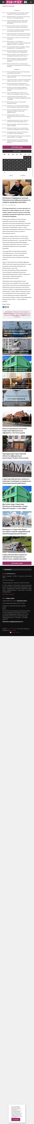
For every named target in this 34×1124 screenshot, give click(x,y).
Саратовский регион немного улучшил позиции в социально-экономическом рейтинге (17, 481)
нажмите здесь (14, 1117)
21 (21, 166)
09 (29, 160)
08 (25, 160)
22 (25, 166)
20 (17, 166)
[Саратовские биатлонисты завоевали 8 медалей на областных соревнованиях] (17, 544)
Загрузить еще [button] (16, 147)
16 (29, 163)
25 (8, 169)
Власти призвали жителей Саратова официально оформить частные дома (14, 430)
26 (13, 169)
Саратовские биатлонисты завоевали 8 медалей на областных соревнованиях (14, 557)
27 (17, 169)
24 (4, 169)
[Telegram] (8, 307)
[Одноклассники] (6, 307)
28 (21, 169)
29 (25, 169)
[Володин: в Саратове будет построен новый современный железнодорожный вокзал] (17, 519)
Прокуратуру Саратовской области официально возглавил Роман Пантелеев (15, 456)
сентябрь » (23, 175)
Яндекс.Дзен (15, 315)
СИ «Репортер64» (12, 628)
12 (13, 163)
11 (8, 163)
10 (4, 163)
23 (29, 166)
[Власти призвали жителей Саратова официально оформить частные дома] (17, 418)
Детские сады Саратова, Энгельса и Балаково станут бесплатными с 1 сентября (15, 506)
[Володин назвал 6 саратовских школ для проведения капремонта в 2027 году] (17, 364)
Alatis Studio (12, 630)
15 (25, 163)
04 (8, 160)
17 (4, 166)
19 (13, 166)
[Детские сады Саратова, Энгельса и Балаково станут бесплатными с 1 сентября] (17, 494)
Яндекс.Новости (9, 313)
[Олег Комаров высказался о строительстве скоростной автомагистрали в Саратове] (17, 381)
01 (25, 157)
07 (21, 160)
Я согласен (15, 1119)
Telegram (23, 315)
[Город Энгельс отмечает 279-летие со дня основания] (17, 346)
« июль (11, 175)
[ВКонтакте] (3, 307)
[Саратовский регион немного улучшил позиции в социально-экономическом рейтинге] (17, 469)
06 (17, 160)
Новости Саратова (8, 6)
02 (29, 157)
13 (17, 163)
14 (21, 163)
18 (8, 166)
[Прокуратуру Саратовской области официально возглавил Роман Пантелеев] (17, 443)
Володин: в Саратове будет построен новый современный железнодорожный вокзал (16, 531)
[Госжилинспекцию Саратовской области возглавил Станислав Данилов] (17, 398)
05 (13, 160)
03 (4, 160)
